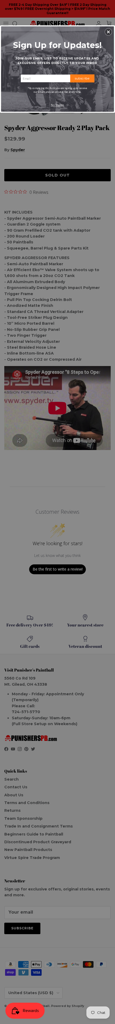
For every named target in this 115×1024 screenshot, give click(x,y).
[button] (108, 32)
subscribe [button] (82, 78)
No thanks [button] (57, 105)
